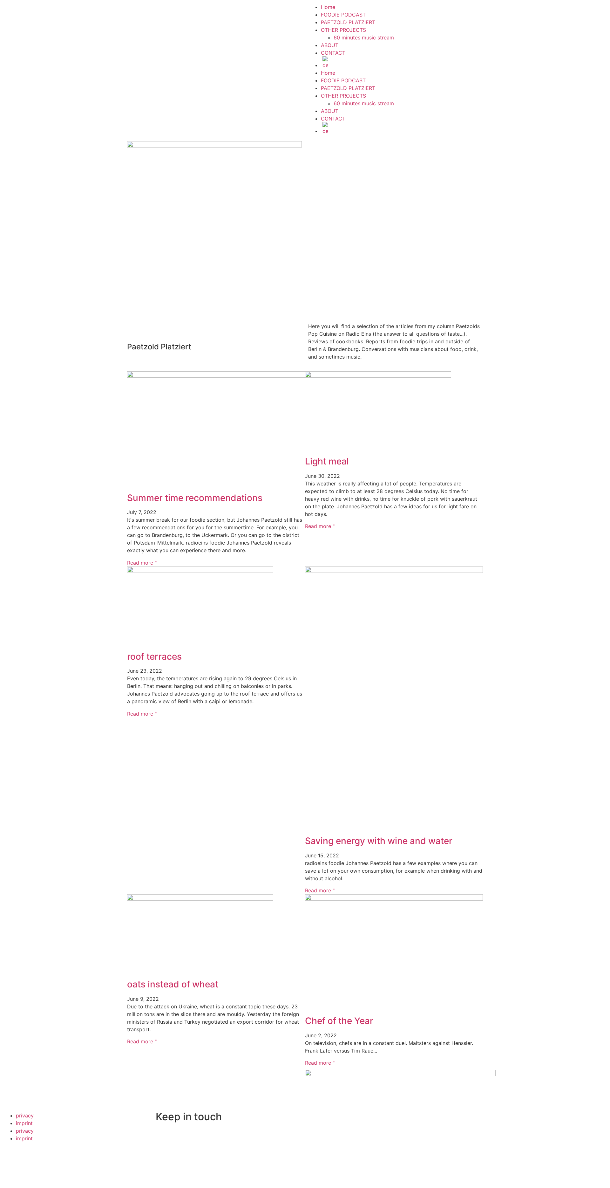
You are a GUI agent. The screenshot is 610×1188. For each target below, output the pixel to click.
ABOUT (329, 45)
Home (328, 7)
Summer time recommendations (194, 497)
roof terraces (154, 656)
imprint (24, 1123)
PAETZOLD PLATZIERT (348, 22)
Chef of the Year (339, 1020)
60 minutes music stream (364, 37)
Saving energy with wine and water (378, 840)
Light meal (327, 461)
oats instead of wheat (172, 984)
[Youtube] (187, 68)
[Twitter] (152, 68)
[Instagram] (170, 68)
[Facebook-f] (135, 68)
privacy (25, 1115)
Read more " (142, 563)
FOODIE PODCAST (343, 14)
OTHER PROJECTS (343, 30)
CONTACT (333, 53)
